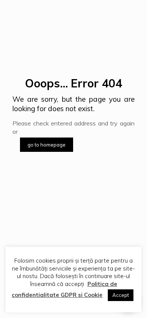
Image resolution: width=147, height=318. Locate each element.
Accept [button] (120, 295)
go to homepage (47, 145)
